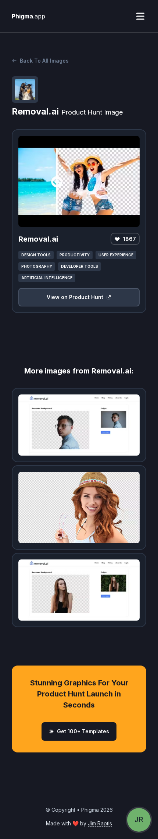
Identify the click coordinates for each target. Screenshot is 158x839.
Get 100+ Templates (83, 731)
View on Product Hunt (75, 297)
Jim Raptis (100, 823)
